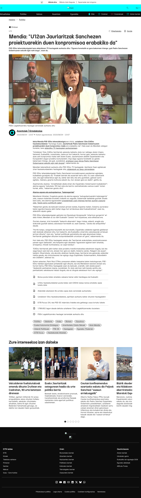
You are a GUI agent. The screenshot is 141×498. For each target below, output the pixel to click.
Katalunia (48, 321)
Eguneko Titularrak (85, 329)
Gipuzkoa (80, 321)
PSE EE (56, 329)
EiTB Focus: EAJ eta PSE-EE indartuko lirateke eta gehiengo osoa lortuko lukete (71, 302)
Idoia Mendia (94, 325)
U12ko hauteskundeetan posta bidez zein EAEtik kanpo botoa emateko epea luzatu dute (70, 284)
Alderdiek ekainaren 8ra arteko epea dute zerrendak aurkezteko (64, 291)
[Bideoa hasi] (70, 89)
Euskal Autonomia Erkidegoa (46, 325)
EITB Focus (38, 333)
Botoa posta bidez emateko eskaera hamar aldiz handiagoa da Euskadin (68, 277)
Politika (37, 321)
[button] (132, 364)
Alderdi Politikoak (41, 329)
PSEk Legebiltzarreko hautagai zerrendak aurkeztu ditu (61, 314)
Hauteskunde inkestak (57, 333)
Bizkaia (68, 321)
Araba (58, 321)
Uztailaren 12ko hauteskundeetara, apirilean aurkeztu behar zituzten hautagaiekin (72, 297)
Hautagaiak (68, 329)
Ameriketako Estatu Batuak (73, 325)
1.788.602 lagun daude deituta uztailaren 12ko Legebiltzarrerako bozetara (68, 308)
